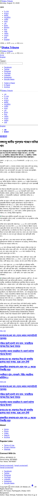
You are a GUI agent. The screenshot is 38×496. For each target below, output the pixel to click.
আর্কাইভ (6, 120)
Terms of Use (9, 445)
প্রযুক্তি (6, 33)
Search (6, 435)
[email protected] (6, 465)
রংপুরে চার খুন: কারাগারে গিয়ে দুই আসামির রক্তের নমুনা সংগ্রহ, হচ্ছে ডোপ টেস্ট (16, 360)
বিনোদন (6, 25)
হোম (5, 94)
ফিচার (5, 29)
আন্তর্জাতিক (7, 17)
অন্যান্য (6, 35)
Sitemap (7, 449)
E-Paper (7, 85)
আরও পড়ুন (3, 331)
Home (6, 429)
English (7, 39)
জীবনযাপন (6, 27)
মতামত (6, 21)
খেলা (5, 23)
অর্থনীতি (6, 19)
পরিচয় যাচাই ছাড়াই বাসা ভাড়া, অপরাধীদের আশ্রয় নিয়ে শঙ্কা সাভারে (16, 345)
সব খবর (6, 98)
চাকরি (5, 37)
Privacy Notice (9, 447)
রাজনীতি (6, 15)
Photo (6, 431)
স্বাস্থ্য (5, 31)
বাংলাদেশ (6, 13)
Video (6, 433)
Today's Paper (9, 83)
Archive (7, 87)
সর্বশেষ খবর (3, 382)
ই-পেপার (6, 11)
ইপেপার (2, 55)
